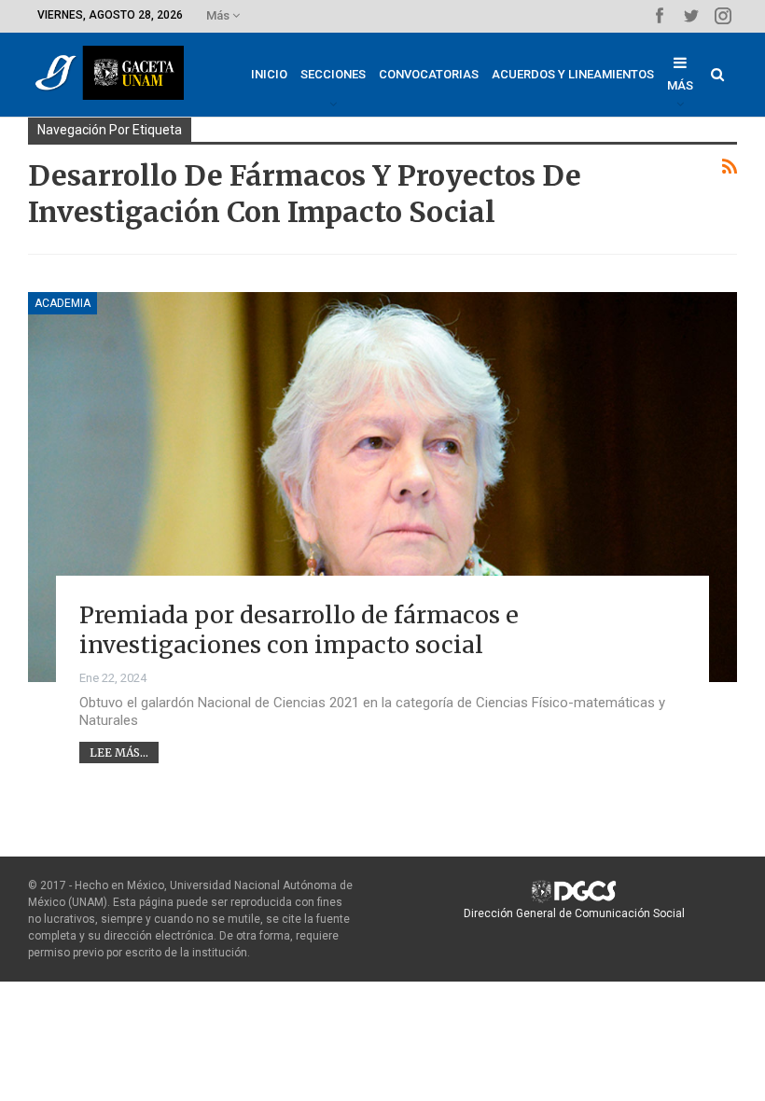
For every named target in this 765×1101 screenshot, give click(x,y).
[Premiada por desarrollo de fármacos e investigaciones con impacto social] (382, 487)
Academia (62, 303)
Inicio (269, 74)
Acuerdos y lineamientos (573, 74)
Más (219, 15)
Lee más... (119, 753)
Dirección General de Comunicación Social (574, 913)
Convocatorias (429, 74)
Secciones (333, 74)
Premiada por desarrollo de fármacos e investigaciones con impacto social (299, 630)
